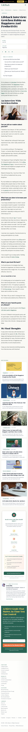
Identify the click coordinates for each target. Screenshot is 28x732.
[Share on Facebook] (2, 51)
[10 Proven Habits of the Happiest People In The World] (14, 366)
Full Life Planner (4, 681)
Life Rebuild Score (4, 668)
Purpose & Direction (5, 693)
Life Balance (3, 672)
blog (24, 162)
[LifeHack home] (5, 5)
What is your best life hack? (11, 68)
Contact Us (3, 704)
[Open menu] (25, 5)
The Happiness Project (7, 164)
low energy (8, 289)
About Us (3, 702)
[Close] (26, 1)
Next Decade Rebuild (5, 696)
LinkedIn (24, 717)
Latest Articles (4, 706)
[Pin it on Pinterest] (5, 51)
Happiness (15, 10)
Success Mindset (7, 471)
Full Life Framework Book (6, 679)
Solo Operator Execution (6, 698)
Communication (8, 10)
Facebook (3, 717)
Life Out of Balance (5, 695)
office (20, 239)
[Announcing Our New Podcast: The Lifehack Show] (14, 391)
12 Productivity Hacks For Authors (13, 501)
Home (2, 10)
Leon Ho (4, 42)
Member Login (4, 712)
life (16, 334)
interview (13, 82)
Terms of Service (4, 725)
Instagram (8, 717)
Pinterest (13, 717)
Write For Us (3, 710)
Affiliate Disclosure (19, 725)
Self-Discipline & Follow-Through (7, 691)
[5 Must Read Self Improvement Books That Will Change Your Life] (14, 464)
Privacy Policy (12, 725)
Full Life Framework (5, 670)
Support (2, 713)
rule (15, 218)
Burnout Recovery (4, 689)
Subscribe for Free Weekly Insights (14, 645)
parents (6, 190)
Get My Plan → (20, 1)
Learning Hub (3, 683)
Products (3, 676)
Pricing (2, 685)
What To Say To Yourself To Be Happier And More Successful (12, 431)
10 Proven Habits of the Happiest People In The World (13, 376)
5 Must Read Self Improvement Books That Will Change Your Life (13, 474)
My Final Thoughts (7, 75)
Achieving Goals (4, 673)
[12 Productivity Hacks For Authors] (14, 489)
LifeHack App (4, 678)
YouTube (19, 717)
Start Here (4, 664)
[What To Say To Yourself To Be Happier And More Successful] (14, 418)
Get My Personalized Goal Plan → (14, 573)
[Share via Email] (12, 51)
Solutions (4, 687)
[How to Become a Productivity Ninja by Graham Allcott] (14, 443)
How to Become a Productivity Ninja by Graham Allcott (12, 452)
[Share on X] (9, 51)
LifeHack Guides (4, 666)
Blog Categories (4, 708)
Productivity (6, 498)
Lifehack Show (6, 400)
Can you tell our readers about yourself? (14, 61)
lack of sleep (15, 257)
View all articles (9, 599)
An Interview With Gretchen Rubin (11, 59)
